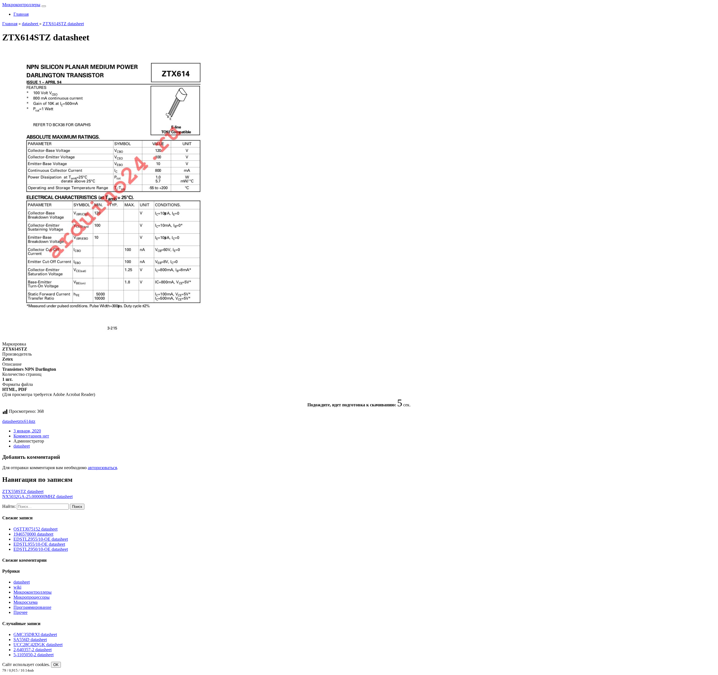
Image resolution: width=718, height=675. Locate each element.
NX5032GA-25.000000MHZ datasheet (37, 496)
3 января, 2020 (27, 431)
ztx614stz (27, 421)
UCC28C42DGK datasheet (38, 644)
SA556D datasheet (30, 639)
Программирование (32, 607)
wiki (17, 587)
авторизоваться (102, 467)
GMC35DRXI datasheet (35, 634)
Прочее (20, 612)
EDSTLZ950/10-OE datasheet (40, 549)
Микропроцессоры (31, 597)
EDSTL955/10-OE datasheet (39, 544)
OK (56, 665)
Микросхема (25, 602)
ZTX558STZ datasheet (22, 491)
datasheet (10, 421)
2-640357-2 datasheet (32, 649)
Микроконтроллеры (21, 4)
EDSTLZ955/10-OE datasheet (40, 539)
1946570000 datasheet (33, 534)
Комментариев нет (31, 436)
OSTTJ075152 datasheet (35, 529)
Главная (21, 14)
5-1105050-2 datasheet (33, 654)
